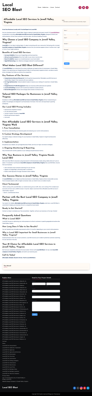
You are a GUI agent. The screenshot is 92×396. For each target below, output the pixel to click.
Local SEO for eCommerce (9, 362)
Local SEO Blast (10, 388)
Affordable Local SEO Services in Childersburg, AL (15, 309)
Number (66, 43)
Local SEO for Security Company (10, 373)
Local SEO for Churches (8, 356)
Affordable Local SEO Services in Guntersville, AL (15, 330)
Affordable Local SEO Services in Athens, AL (13, 296)
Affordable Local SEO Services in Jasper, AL (13, 337)
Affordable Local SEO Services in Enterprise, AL (14, 319)
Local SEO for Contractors (9, 358)
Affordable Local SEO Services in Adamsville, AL (14, 283)
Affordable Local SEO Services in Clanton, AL (14, 311)
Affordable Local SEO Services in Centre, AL (13, 307)
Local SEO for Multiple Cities (9, 369)
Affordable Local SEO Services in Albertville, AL (14, 289)
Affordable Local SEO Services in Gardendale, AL (15, 328)
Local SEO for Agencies (8, 350)
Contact (57, 7)
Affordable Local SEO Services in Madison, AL (14, 339)
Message (66, 49)
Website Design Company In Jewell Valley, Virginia (15, 381)
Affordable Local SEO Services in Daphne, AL (14, 315)
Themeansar (57, 394)
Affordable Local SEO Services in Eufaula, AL (14, 322)
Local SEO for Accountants (9, 345)
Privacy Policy (6, 375)
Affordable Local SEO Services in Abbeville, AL (14, 281)
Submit (66, 63)
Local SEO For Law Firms (8, 367)
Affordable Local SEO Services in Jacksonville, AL (15, 334)
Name (65, 30)
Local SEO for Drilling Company (10, 360)
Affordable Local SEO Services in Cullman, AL (14, 313)
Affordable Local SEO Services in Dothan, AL (14, 317)
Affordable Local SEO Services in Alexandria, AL (14, 292)
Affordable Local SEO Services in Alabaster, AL (14, 287)
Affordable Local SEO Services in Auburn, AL (14, 298)
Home (39, 7)
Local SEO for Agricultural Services (11, 352)
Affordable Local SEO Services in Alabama (13, 285)
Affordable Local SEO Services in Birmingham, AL (15, 302)
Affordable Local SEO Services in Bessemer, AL (14, 300)
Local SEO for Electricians (9, 365)
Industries (45, 7)
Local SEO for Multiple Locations (10, 371)
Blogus (50, 394)
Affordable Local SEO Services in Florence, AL (14, 324)
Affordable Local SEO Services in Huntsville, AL (14, 332)
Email (65, 37)
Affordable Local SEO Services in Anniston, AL (14, 294)
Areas (52, 7)
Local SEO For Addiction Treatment (11, 347)
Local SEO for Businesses (8, 354)
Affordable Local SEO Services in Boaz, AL (13, 304)
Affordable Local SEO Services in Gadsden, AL (14, 326)
